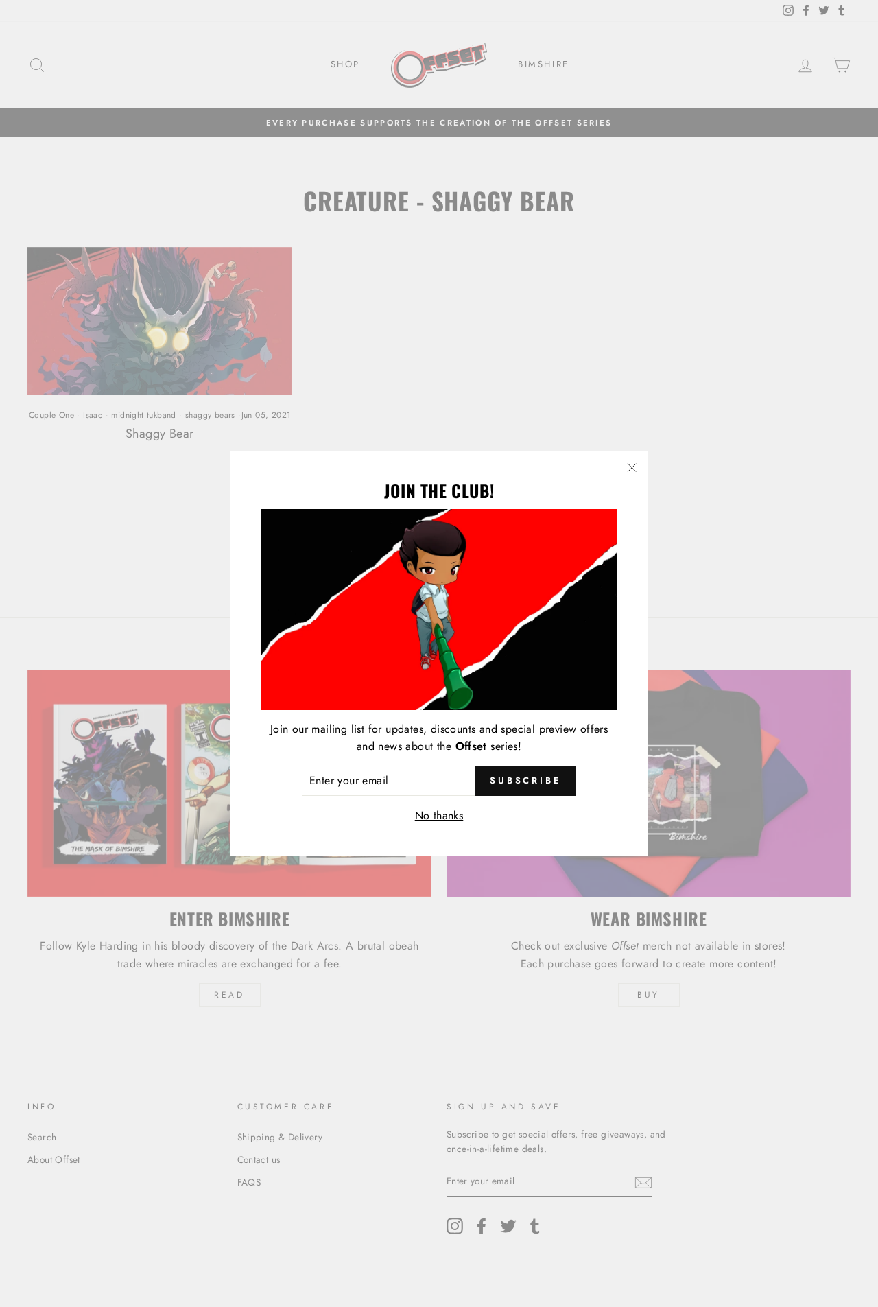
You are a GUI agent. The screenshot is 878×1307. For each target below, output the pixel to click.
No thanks (439, 815)
